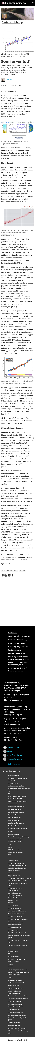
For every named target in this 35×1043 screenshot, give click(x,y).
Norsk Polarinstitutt (14, 925)
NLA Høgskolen (13, 860)
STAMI (10, 977)
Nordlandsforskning (14, 908)
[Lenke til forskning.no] (15, 2)
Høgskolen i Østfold (14, 817)
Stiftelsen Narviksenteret (16, 983)
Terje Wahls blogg (12, 22)
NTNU (10, 873)
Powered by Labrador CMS (17, 1040)
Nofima (10, 903)
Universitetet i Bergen (15, 1004)
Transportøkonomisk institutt (17, 996)
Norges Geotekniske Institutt (17, 911)
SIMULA (10, 964)
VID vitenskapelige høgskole (17, 1028)
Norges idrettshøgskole (15, 922)
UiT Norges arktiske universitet (18, 998)
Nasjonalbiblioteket (14, 876)
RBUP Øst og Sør (13, 956)
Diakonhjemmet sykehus (16, 786)
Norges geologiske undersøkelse (18, 919)
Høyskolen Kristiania (14, 826)
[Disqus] (17, 600)
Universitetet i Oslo (14, 1009)
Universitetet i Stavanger (16, 1012)
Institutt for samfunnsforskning (18, 828)
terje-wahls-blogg (9, 571)
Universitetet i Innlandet (15, 1007)
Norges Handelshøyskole (16, 914)
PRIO (9, 954)
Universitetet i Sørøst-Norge (17, 1015)
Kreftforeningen (13, 834)
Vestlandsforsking (14, 1023)
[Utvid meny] (33, 3)
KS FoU (10, 831)
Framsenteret (12, 804)
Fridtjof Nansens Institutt (16, 806)
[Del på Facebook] (2, 575)
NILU (9, 855)
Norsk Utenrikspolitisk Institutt (17, 933)
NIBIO (10, 847)
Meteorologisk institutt (15, 841)
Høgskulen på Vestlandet (16, 823)
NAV (9, 844)
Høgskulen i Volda (13, 820)
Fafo (9, 793)
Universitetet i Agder (14, 1001)
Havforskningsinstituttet (16, 812)
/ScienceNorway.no (14, 759)
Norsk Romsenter (13, 930)
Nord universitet (13, 905)
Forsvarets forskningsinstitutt (17, 801)
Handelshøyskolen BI (15, 809)
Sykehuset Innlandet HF (15, 988)
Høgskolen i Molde (14, 815)
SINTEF (10, 967)
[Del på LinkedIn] (9, 575)
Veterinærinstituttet (14, 1025)
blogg (22, 571)
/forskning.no (12, 751)
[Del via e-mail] (12, 575)
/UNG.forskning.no (14, 755)
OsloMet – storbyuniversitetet (17, 945)
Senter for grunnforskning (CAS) (18, 970)
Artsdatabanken (13, 783)
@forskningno (13, 747)
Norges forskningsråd (15, 916)
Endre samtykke (14, 764)
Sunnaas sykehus (13, 985)
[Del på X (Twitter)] (5, 575)
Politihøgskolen (13, 951)
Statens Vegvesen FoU (15, 980)
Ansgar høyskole (13, 775)
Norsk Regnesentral (14, 927)
